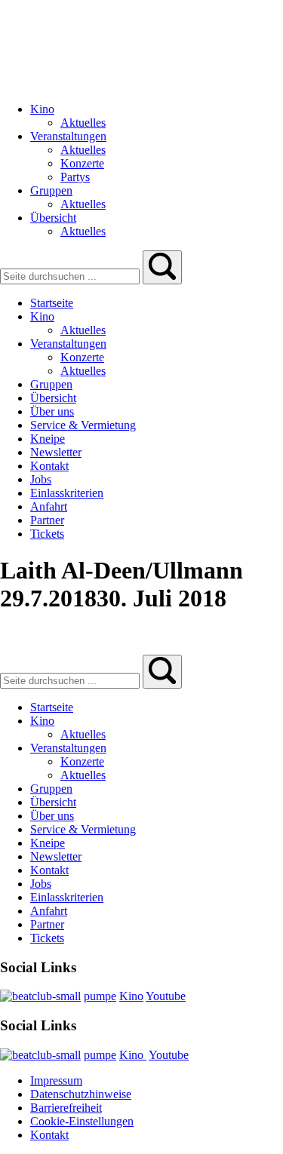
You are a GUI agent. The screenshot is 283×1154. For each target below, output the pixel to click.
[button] (162, 267)
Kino (131, 996)
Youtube (166, 996)
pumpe (100, 996)
